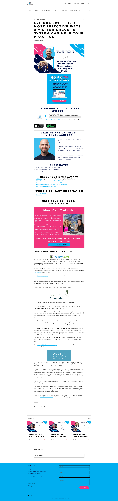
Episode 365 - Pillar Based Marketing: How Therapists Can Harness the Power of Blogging (81, 435)
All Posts (29, 10)
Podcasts (36, 10)
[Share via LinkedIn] (41, 406)
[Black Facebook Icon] (28, 496)
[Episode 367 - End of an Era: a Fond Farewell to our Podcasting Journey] (37, 426)
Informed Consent (63, 10)
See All (89, 418)
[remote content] (59, 117)
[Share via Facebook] (34, 406)
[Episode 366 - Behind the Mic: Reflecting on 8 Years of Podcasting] (59, 426)
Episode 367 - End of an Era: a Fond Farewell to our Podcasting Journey (36, 435)
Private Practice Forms (75, 10)
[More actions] (83, 19)
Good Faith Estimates (45, 10)
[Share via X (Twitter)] (38, 406)
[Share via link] (44, 406)
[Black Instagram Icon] (31, 496)
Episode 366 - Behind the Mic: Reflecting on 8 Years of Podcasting (59, 435)
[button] (89, 10)
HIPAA (54, 10)
